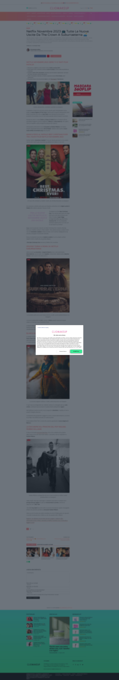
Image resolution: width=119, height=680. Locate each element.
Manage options (63, 351)
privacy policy (76, 347)
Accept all (76, 351)
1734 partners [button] (44, 337)
